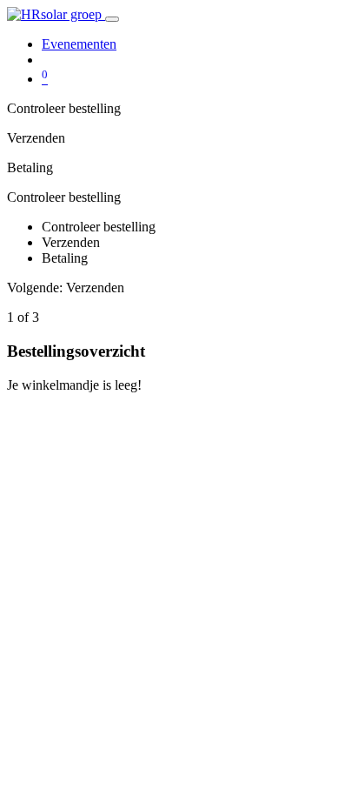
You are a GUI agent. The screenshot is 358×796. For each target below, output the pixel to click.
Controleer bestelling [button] (64, 197)
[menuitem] (79, 44)
